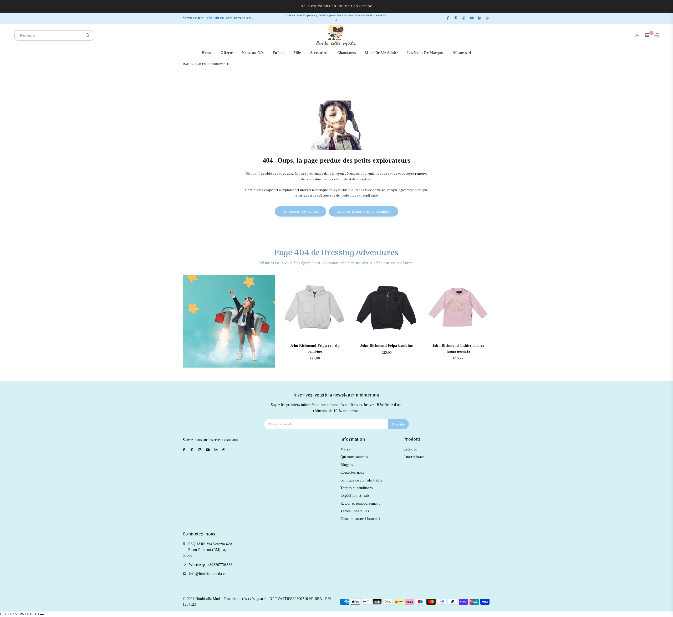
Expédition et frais (354, 496)
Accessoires (319, 53)
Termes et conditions (356, 488)
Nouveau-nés (252, 53)
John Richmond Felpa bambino (386, 346)
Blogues (346, 465)
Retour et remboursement (360, 503)
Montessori (462, 53)
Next (489, 321)
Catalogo (410, 449)
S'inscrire (398, 424)
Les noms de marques (425, 53)
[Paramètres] (655, 35)
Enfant (278, 53)
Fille (297, 53)
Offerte (227, 53)
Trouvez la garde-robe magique (363, 211)
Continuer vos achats (300, 211)
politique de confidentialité (361, 480)
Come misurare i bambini (360, 519)
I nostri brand (414, 457)
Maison (188, 64)
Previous (283, 321)
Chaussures (346, 53)
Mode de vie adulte (381, 53)
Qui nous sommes (354, 457)
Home (206, 53)
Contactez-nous (352, 472)
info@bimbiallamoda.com (209, 574)
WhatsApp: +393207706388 (210, 565)
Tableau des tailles (354, 511)
